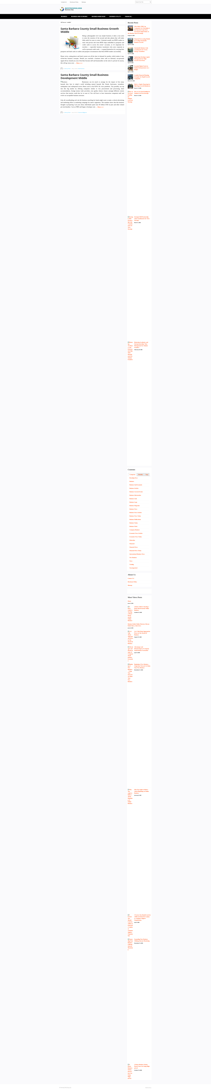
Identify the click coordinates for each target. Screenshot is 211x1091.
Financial (128, 16)
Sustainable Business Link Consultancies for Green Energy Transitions (141, 49)
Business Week (133, 526)
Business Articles (133, 488)
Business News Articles (135, 512)
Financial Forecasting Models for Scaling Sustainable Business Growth (142, 40)
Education (132, 540)
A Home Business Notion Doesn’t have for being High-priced (142, 1066)
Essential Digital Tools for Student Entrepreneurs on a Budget (141, 67)
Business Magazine (83, 112)
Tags (147, 474)
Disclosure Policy (74, 2)
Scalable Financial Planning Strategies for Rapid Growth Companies (142, 77)
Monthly (140, 474)
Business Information (135, 495)
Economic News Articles (136, 533)
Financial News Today (135, 550)
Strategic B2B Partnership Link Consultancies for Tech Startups (141, 218)
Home (129, 601)
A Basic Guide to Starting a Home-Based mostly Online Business (141, 608)
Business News (133, 509)
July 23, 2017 (74, 112)
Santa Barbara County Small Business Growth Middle (90, 30)
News (130, 561)
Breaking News (133, 478)
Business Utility (115, 16)
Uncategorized (133, 568)
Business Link (133, 498)
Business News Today (135, 516)
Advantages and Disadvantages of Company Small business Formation (141, 648)
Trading (131, 564)
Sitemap (84, 2)
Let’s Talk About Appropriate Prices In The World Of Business (142, 633)
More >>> (79, 63)
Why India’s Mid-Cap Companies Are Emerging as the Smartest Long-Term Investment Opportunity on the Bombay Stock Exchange (139, 30)
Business (64, 16)
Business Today (133, 523)
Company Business (134, 530)
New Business (81, 68)
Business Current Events (136, 491)
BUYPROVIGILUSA (67, 1087)
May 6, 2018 (74, 68)
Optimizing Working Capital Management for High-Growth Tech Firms (142, 58)
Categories (132, 474)
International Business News (137, 554)
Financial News (133, 547)
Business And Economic (79, 16)
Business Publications (135, 519)
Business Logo (133, 502)
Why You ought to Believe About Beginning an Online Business (141, 791)
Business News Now (98, 16)
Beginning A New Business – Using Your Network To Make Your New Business (142, 666)
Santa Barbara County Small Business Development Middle (84, 76)
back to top (148, 1087)
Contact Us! (64, 2)
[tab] (132, 474)
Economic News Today (135, 536)
